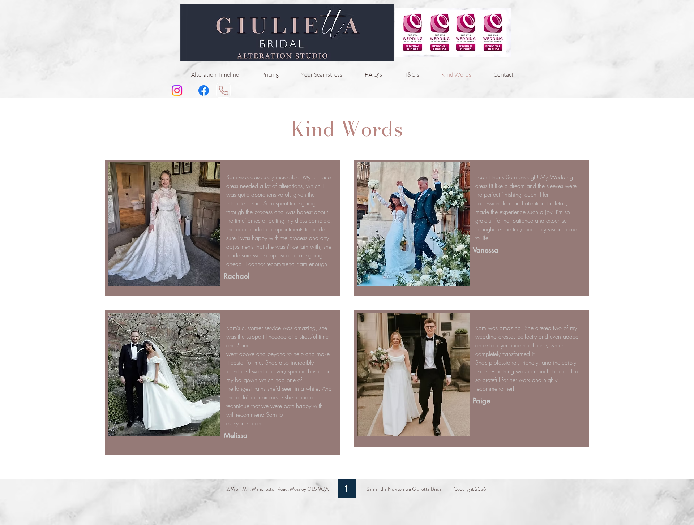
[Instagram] (177, 90)
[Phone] (223, 90)
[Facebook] (204, 90)
